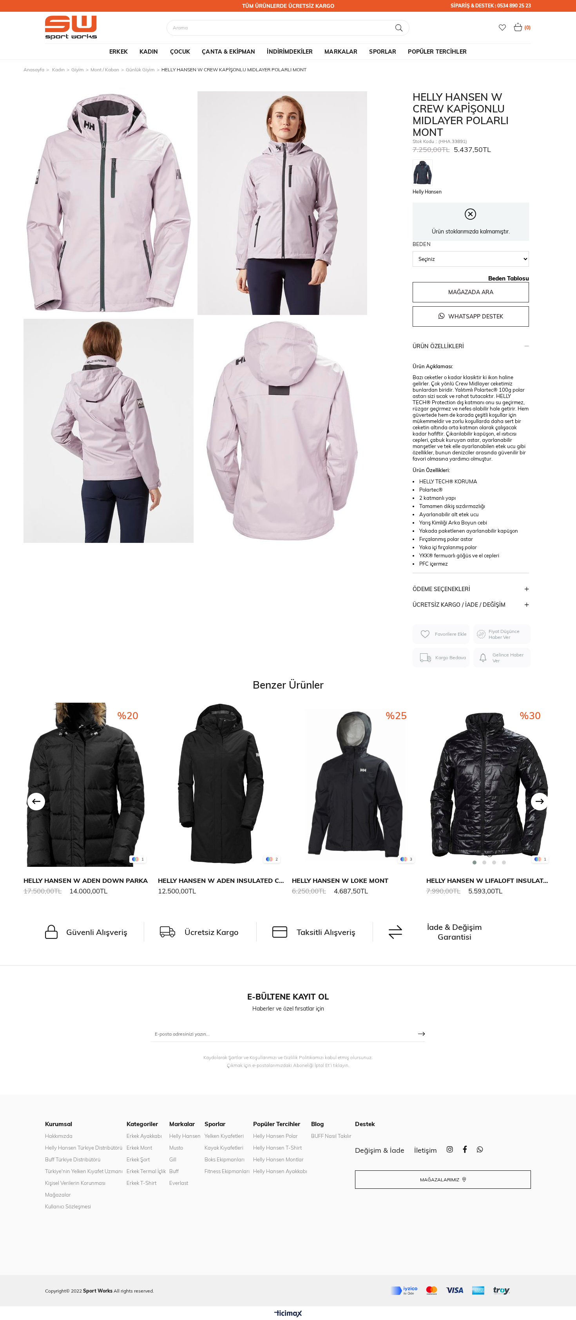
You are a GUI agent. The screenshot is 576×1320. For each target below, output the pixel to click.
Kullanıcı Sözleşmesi (68, 1206)
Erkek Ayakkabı (144, 1136)
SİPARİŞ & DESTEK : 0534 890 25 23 (491, 6)
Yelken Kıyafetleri (224, 1136)
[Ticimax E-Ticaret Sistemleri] (288, 1314)
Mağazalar (58, 1195)
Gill (172, 1159)
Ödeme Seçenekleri (441, 589)
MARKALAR (340, 51)
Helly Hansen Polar (275, 1136)
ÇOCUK (180, 51)
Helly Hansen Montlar (278, 1159)
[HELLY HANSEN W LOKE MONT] (355, 785)
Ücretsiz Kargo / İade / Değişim (459, 604)
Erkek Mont (139, 1148)
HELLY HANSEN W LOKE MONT (340, 880)
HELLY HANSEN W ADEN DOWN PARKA (86, 880)
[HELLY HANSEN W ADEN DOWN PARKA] (87, 785)
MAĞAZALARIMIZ (440, 1180)
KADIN (148, 51)
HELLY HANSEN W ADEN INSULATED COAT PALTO (221, 880)
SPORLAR (382, 51)
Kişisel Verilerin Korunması (75, 1183)
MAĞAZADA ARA (470, 292)
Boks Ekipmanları (225, 1159)
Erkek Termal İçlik (146, 1171)
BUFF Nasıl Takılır (331, 1136)
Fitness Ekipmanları (227, 1171)
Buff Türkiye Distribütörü (72, 1159)
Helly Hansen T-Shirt (277, 1148)
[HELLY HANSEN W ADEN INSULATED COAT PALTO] (221, 785)
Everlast (178, 1183)
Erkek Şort (138, 1159)
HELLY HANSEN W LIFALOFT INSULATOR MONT (489, 880)
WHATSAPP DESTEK (475, 316)
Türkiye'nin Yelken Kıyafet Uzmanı (84, 1171)
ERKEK (118, 51)
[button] (474, 862)
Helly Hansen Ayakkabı (280, 1171)
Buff (174, 1171)
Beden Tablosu (508, 278)
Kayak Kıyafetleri (224, 1148)
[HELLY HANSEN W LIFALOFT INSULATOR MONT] (489, 785)
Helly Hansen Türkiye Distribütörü (83, 1148)
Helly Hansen (185, 1136)
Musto (176, 1148)
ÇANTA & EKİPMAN (228, 51)
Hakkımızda (58, 1136)
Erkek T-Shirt (141, 1183)
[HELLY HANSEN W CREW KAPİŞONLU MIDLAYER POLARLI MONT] (425, 173)
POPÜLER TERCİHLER (437, 51)
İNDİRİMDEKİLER (290, 51)
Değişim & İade (379, 1150)
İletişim (425, 1150)
